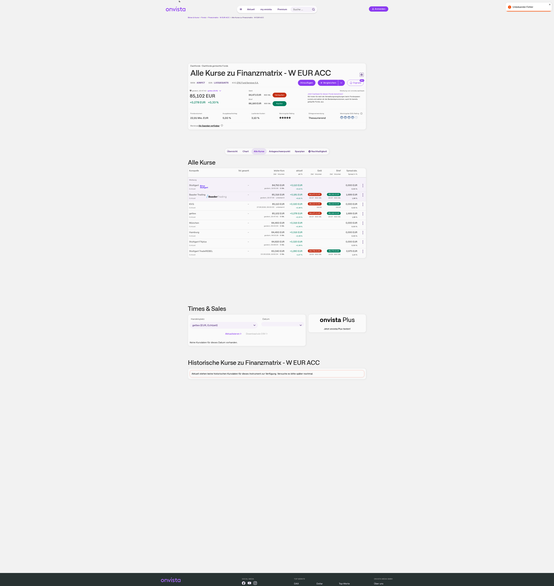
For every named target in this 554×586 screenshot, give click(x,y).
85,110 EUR (314, 204)
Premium (282, 9)
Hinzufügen (306, 82)
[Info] (361, 113)
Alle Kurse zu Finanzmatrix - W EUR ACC (248, 17)
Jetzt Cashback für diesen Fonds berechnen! (325, 94)
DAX (296, 583)
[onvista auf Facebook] (243, 583)
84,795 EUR (314, 251)
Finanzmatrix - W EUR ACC (219, 17)
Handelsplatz (198, 319)
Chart (246, 151)
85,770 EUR (334, 251)
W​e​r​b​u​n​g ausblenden (302, 39)
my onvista (266, 9)
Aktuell (251, 9)
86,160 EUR (333, 213)
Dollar (319, 583)
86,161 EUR (334, 194)
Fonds (203, 17)
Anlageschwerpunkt (279, 151)
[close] (550, 4)
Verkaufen (279, 95)
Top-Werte (344, 583)
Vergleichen (329, 82)
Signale (357, 82)
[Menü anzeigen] (241, 9)
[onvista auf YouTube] (249, 583)
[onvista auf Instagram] (255, 583)
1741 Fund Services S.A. (248, 83)
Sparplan (300, 151)
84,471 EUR (314, 213)
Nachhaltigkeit (319, 151)
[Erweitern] (341, 83)
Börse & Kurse (193, 17)
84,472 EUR (314, 194)
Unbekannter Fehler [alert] (522, 7)
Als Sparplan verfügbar (209, 125)
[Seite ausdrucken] (362, 75)
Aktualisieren (232, 333)
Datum (266, 319)
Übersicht (232, 151)
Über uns (378, 583)
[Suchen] (313, 9)
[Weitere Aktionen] (363, 186)
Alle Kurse (259, 151)
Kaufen (279, 103)
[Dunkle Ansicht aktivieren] (179, 1)
